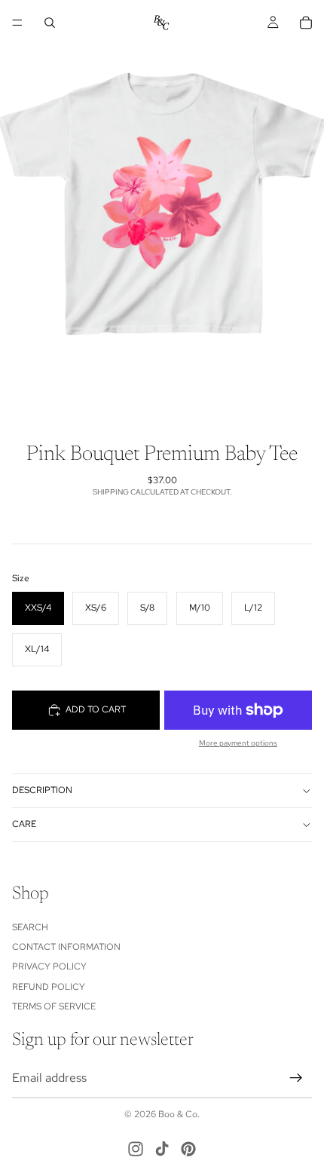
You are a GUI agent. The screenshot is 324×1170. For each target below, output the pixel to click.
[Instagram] (136, 1149)
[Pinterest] (188, 1149)
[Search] (49, 22)
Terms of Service (54, 1006)
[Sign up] (296, 1077)
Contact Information (66, 947)
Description (42, 790)
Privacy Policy (49, 966)
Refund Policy (48, 986)
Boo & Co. (179, 1114)
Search (30, 926)
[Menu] (17, 22)
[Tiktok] (162, 1149)
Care (24, 824)
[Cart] (305, 22)
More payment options (238, 743)
